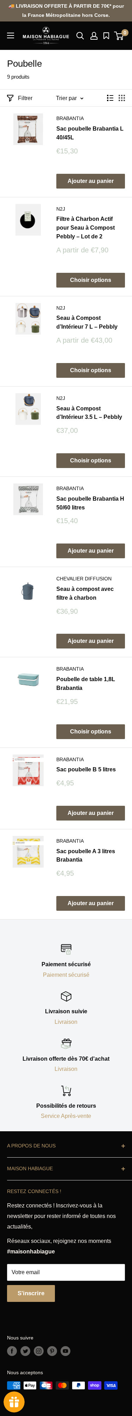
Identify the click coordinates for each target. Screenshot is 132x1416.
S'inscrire (31, 1293)
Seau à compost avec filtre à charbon (85, 593)
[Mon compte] (94, 36)
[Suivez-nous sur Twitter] (25, 1351)
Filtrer (25, 98)
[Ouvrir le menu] (10, 35)
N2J (60, 209)
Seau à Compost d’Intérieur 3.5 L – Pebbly (89, 413)
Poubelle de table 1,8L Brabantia (85, 683)
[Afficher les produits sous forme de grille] (122, 98)
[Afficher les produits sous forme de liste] (110, 98)
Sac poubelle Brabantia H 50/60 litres (90, 503)
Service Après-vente (66, 1116)
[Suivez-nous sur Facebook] (12, 1351)
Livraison (66, 1022)
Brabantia (70, 118)
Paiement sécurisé (66, 975)
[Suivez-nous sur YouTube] (65, 1351)
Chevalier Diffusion (84, 578)
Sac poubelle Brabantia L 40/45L (90, 133)
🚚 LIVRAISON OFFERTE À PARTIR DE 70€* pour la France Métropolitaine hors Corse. (66, 10)
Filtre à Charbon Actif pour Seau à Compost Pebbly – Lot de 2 (85, 227)
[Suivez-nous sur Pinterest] (52, 1351)
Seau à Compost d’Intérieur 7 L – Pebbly (87, 322)
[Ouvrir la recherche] (80, 36)
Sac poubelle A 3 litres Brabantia (85, 855)
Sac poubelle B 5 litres (86, 769)
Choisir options (90, 280)
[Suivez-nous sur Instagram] (39, 1351)
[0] (119, 36)
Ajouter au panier (91, 181)
